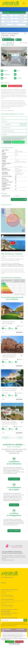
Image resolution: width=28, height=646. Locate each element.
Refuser (20, 641)
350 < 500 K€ (21, 18)
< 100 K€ (8, 15)
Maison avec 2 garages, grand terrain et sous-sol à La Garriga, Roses (10, 423)
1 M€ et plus (20, 21)
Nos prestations (14, 479)
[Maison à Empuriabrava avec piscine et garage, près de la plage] (12, 378)
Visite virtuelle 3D (9, 39)
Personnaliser (14, 644)
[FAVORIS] (25, 34)
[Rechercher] (26, 24)
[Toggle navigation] (24, 3)
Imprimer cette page (18, 199)
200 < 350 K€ (8, 18)
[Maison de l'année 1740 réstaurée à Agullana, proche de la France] (12, 344)
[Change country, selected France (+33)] (3, 124)
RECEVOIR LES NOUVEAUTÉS (9, 618)
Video (19, 39)
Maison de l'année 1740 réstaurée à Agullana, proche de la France (9, 356)
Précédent (5, 437)
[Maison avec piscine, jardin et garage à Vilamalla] (12, 311)
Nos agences (14, 505)
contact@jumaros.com (7, 577)
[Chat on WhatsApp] (18, 142)
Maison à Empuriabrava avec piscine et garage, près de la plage (9, 389)
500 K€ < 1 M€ (7, 21)
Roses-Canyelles (6, 38)
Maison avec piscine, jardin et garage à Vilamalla (8, 322)
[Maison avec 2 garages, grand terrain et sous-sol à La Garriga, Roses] (12, 411)
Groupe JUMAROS (14, 530)
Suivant (20, 437)
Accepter (10, 641)
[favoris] (21, 322)
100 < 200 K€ (21, 15)
